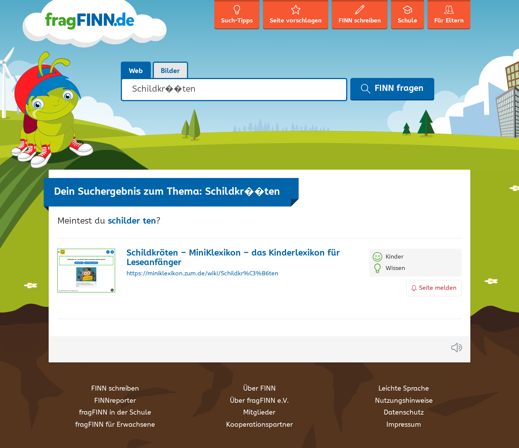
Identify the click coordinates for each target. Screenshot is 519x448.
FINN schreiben (115, 388)
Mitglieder (259, 412)
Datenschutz (404, 412)
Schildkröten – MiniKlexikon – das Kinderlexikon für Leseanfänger (233, 257)
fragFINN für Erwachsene (115, 424)
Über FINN (259, 388)
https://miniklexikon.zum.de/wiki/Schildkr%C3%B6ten (202, 273)
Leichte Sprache (403, 388)
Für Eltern (449, 20)
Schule (407, 20)
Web (136, 71)
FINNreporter (115, 401)
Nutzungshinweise (404, 401)
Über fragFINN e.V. (259, 401)
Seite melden (437, 288)
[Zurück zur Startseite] (108, 30)
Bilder (170, 71)
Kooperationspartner (259, 424)
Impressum (403, 424)
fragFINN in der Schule (115, 412)
